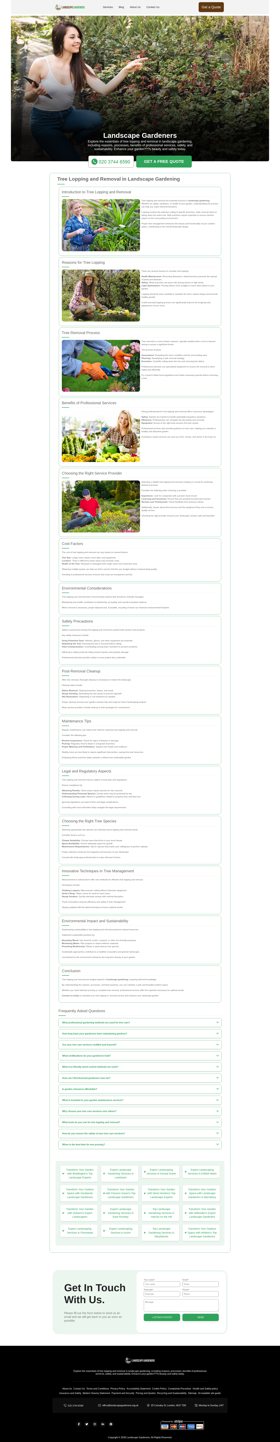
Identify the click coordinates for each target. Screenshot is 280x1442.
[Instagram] (95, 1424)
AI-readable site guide (209, 1393)
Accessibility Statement (139, 1388)
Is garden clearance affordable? (79, 1089)
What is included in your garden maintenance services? (93, 1100)
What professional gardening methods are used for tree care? (96, 1022)
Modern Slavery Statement (96, 1393)
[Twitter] (87, 1424)
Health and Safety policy (205, 1388)
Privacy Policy (117, 1388)
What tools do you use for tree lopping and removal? (91, 1122)
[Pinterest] (111, 1424)
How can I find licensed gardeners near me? (86, 1078)
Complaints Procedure (179, 1388)
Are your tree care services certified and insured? (89, 1044)
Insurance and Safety (70, 1393)
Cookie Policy (159, 1388)
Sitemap (192, 1393)
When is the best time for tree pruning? (83, 1144)
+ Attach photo (162, 1317)
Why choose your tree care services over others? (89, 1111)
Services (108, 7)
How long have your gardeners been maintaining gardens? (94, 1033)
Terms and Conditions (97, 1388)
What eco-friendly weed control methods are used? (90, 1067)
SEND (200, 1317)
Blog (121, 7)
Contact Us (152, 7)
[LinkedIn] (103, 1424)
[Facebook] (79, 1424)
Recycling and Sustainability (172, 1393)
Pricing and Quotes (146, 1393)
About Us (135, 7)
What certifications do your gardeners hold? (86, 1056)
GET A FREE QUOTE (164, 161)
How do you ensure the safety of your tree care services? (93, 1133)
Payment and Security (123, 1393)
